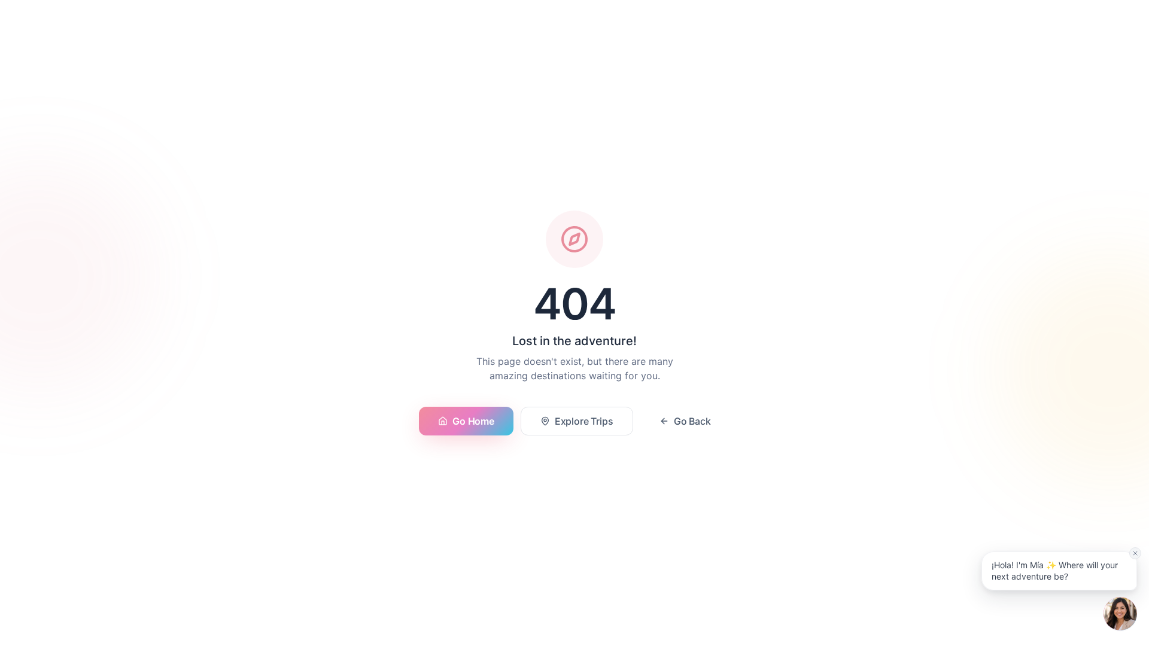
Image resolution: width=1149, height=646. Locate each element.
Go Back (692, 421)
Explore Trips (584, 421)
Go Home (473, 421)
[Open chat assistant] (1120, 613)
